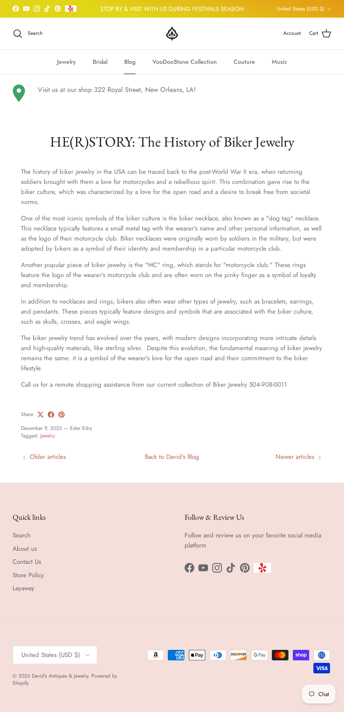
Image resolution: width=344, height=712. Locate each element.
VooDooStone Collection (184, 62)
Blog (130, 62)
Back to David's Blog (172, 456)
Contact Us (27, 561)
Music (279, 62)
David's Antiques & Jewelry (60, 676)
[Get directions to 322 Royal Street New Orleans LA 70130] (18, 93)
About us (25, 548)
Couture (244, 62)
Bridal (100, 62)
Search (22, 535)
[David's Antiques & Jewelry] (172, 33)
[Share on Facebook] (51, 414)
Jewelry (66, 62)
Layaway (23, 588)
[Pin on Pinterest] (61, 414)
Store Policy (28, 575)
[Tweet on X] (40, 414)
